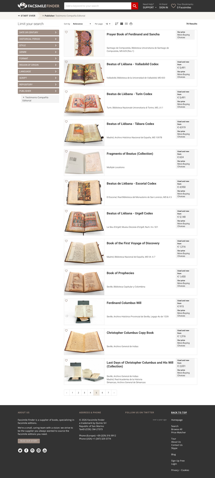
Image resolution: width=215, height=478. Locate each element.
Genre (22, 52)
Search (174, 426)
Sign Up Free (178, 460)
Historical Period (29, 39)
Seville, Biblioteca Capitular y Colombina (126, 286)
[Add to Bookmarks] (66, 32)
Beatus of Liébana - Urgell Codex (130, 213)
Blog (173, 454)
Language (25, 71)
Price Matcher (178, 432)
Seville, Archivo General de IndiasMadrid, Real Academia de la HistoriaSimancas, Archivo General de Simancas (126, 379)
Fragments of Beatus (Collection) (130, 154)
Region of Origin (29, 65)
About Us (176, 441)
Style (22, 45)
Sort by (67, 23)
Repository (25, 84)
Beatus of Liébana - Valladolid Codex (132, 64)
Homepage (177, 419)
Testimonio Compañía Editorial (65, 15)
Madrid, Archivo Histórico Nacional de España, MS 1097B (134, 137)
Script (23, 78)
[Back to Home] (38, 5)
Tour (173, 438)
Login (174, 463)
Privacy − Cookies (180, 470)
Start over (27, 15)
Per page (99, 23)
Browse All (176, 429)
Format (23, 58)
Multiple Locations (115, 167)
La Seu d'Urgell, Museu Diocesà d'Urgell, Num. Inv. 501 (132, 227)
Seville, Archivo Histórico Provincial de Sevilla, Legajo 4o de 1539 (138, 316)
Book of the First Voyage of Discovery (133, 243)
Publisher (25, 91)
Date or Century (28, 32)
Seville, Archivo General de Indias (122, 346)
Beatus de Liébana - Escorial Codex (131, 183)
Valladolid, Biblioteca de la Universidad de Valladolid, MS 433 (136, 77)
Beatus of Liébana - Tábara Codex (130, 124)
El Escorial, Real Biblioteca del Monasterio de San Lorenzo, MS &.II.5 (139, 197)
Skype (174, 448)
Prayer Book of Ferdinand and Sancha (133, 34)
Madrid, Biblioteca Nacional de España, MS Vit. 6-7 (131, 257)
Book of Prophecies (120, 273)
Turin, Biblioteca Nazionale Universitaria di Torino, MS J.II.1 (135, 107)
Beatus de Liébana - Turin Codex (129, 94)
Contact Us (177, 444)
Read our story (28, 441)
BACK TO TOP (179, 412)
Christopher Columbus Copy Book (130, 333)
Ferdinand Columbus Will (124, 303)
